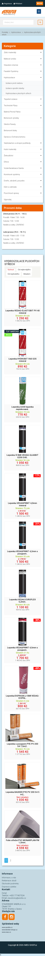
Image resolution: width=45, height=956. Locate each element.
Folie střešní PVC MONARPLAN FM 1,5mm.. (22, 841)
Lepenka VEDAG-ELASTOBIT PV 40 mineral (23, 311)
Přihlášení (18, 3)
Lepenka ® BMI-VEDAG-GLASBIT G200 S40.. (22, 456)
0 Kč (40, 3)
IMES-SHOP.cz (30, 945)
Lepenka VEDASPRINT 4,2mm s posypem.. (22, 552)
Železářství (8, 155)
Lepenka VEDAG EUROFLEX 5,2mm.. (22, 600)
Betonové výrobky (11, 118)
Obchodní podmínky (10, 883)
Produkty (5, 32)
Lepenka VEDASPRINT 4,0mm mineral (22, 504)
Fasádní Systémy (11, 71)
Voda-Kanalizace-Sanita (14, 168)
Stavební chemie (11, 65)
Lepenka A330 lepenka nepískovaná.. (23, 408)
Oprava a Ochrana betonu (14, 137)
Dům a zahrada (10, 187)
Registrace (8, 3)
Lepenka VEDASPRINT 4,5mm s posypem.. (22, 648)
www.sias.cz (6, 932)
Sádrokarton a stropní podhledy (17, 143)
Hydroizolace (16, 32)
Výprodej (7, 199)
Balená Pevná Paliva (12, 112)
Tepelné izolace (10, 99)
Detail (4, 893)
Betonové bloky (10, 130)
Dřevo (6, 162)
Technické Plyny (10, 105)
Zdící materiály (10, 52)
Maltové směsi (10, 59)
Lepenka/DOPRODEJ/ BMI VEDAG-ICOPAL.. (22, 697)
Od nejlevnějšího (24, 270)
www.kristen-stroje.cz (9, 930)
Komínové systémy (12, 174)
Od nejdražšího (13, 274)
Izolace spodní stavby (15, 88)
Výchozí (11, 270)
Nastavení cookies (22, 949)
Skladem (26, 274)
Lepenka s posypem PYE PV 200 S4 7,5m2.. (22, 745)
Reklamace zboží (9, 880)
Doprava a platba (9, 887)
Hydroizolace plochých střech (18, 93)
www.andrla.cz (7, 927)
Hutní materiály (10, 149)
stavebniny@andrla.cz (17, 898)
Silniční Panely (10, 124)
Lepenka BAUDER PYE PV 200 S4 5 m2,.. (22, 793)
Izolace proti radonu (14, 83)
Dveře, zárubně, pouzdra (14, 181)
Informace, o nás (9, 877)
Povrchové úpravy (11, 193)
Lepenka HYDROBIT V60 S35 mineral (22, 360)
